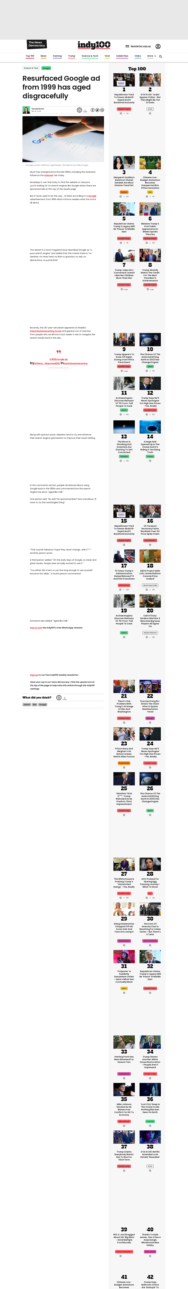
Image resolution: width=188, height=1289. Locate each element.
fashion (124, 192)
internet (48, 175)
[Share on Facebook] (93, 110)
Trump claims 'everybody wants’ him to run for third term (124, 1155)
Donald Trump (150, 410)
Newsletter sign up (141, 46)
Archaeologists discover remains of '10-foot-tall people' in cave (124, 402)
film (150, 192)
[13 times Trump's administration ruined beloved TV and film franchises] (124, 555)
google (46, 68)
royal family (124, 763)
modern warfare (150, 633)
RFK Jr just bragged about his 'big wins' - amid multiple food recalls (124, 1238)
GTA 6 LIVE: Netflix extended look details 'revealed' (150, 1154)
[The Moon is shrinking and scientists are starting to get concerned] (124, 426)
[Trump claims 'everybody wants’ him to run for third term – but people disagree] (124, 1136)
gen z (124, 988)
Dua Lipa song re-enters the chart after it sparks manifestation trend (150, 706)
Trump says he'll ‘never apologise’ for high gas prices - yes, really (150, 402)
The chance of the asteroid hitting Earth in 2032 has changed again (150, 358)
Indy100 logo (94, 45)
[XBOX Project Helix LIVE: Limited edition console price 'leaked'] (150, 555)
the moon (124, 456)
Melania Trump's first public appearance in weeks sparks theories (150, 229)
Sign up (34, 674)
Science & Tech (90, 56)
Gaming (57, 56)
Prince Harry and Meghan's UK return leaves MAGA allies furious (124, 752)
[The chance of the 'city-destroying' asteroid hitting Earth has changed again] (150, 339)
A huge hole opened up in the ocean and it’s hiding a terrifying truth (150, 447)
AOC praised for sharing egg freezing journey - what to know (150, 883)
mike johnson (124, 1121)
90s (34, 704)
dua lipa (150, 718)
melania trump (150, 238)
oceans (150, 456)
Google (92, 195)
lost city (150, 1121)
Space (150, 366)
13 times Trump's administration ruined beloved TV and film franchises (124, 574)
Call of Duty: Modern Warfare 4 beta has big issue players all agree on (150, 621)
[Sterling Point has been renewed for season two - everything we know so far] (124, 1041)
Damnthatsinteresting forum (46, 331)
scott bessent (150, 540)
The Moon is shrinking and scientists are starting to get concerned (124, 447)
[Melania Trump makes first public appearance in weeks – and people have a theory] (150, 208)
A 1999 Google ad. (58, 359)
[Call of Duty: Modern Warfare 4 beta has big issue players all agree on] (150, 600)
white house (124, 585)
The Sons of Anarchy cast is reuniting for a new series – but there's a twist (150, 929)
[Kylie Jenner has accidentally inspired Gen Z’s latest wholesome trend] (150, 1219)
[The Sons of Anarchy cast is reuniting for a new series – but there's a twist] (150, 908)
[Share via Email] (102, 110)
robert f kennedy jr (124, 1252)
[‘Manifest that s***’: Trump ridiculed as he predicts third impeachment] (124, 778)
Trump (71, 56)
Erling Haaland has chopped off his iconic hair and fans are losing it (124, 927)
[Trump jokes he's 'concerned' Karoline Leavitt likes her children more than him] (124, 255)
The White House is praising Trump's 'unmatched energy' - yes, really (124, 883)
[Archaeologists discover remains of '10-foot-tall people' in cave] (124, 383)
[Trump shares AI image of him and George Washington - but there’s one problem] (124, 686)
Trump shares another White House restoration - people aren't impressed (150, 1062)
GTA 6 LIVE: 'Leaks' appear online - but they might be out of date (150, 98)
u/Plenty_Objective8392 (47, 363)
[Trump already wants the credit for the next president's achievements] (150, 255)
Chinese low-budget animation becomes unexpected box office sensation (150, 182)
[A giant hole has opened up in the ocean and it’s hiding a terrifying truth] (150, 426)
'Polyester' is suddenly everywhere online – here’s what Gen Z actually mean (124, 976)
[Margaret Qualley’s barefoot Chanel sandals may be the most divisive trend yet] (124, 162)
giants (124, 410)
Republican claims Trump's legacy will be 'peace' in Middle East (124, 227)
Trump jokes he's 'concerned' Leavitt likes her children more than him (124, 274)
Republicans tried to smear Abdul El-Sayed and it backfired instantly (124, 98)
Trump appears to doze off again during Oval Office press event (124, 358)
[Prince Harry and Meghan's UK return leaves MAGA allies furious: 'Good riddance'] (124, 733)
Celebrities (122, 56)
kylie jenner (150, 1252)
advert (27, 704)
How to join (36, 627)
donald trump (124, 238)
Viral (107, 56)
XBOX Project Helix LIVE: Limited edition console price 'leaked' (150, 574)
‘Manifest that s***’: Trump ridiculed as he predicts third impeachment (124, 798)
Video (138, 56)
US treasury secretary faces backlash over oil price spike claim (150, 530)
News (43, 56)
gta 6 (150, 109)
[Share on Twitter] (97, 110)
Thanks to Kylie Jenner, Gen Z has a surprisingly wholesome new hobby (150, 1239)
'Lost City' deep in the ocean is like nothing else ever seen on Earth (150, 1108)
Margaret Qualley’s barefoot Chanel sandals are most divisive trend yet (124, 181)
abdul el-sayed (124, 109)
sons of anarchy (150, 941)
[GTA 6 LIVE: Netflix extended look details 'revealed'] (150, 1136)
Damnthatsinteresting (76, 363)
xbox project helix (150, 585)
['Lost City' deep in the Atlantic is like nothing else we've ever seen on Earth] (150, 1089)
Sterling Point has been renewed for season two (124, 1059)
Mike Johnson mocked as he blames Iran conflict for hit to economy (124, 1109)
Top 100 (30, 56)
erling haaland (124, 941)
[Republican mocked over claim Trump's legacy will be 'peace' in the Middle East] (124, 208)
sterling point (124, 1074)
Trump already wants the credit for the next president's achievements (150, 275)
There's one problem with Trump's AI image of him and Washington (124, 706)
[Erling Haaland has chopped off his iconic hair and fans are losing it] (124, 908)
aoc (150, 893)
